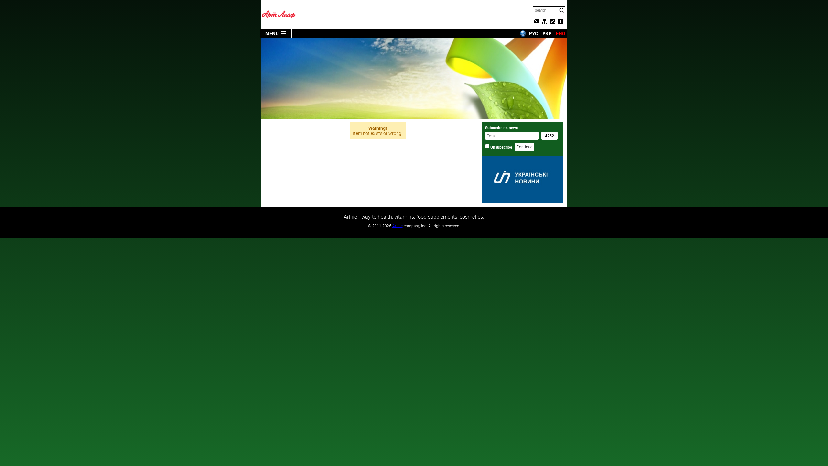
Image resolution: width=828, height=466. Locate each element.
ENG (560, 33)
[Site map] (544, 21)
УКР (547, 33)
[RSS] (552, 21)
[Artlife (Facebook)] (560, 21)
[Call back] (536, 21)
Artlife (397, 225)
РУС (533, 33)
